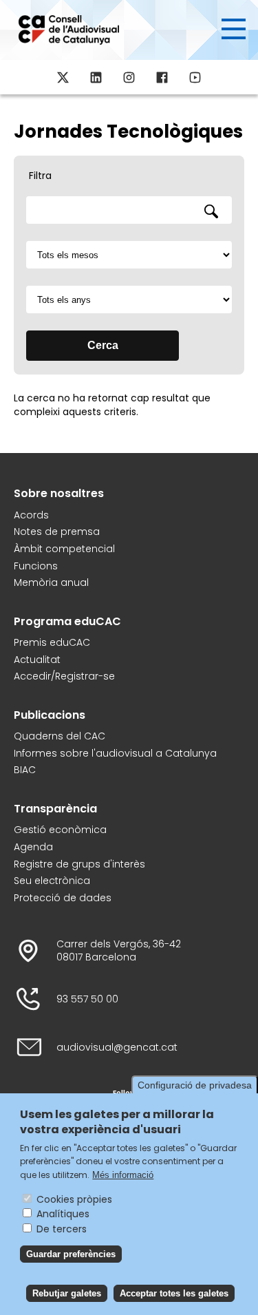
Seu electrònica (52, 880)
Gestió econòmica (60, 830)
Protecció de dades (62, 898)
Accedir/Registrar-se (64, 676)
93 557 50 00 (87, 999)
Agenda (33, 847)
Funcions (36, 566)
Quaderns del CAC (59, 736)
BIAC (25, 770)
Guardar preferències (71, 1254)
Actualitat (37, 659)
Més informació (122, 1175)
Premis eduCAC (52, 642)
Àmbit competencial (64, 549)
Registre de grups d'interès (79, 864)
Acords (31, 515)
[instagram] (129, 77)
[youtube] (195, 77)
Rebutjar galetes (66, 1293)
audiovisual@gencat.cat (117, 1047)
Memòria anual (51, 582)
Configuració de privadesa (195, 1085)
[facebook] (162, 77)
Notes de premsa (57, 531)
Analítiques (62, 1214)
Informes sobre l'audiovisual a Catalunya (115, 753)
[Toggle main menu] (234, 28)
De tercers (61, 1229)
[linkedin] (96, 77)
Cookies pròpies (74, 1199)
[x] (63, 77)
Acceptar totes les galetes (174, 1293)
